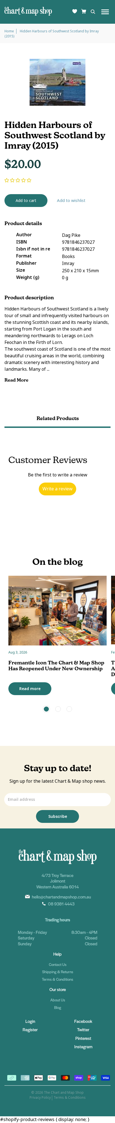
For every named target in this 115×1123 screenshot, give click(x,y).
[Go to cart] (83, 12)
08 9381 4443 (61, 904)
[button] (17, 180)
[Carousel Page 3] (69, 709)
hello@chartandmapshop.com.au (61, 897)
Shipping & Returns (57, 971)
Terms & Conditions (57, 979)
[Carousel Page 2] (58, 709)
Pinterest (83, 1038)
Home (9, 31)
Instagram (83, 1046)
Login (30, 1021)
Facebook (83, 1021)
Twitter (83, 1029)
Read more (29, 688)
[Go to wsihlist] (74, 12)
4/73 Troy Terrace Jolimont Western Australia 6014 (57, 881)
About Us (57, 999)
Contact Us (57, 964)
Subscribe (57, 816)
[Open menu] (105, 12)
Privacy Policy (40, 1097)
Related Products (58, 418)
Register (30, 1029)
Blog (57, 1007)
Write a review (57, 489)
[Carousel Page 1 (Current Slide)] (46, 709)
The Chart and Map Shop (64, 1092)
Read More (17, 380)
